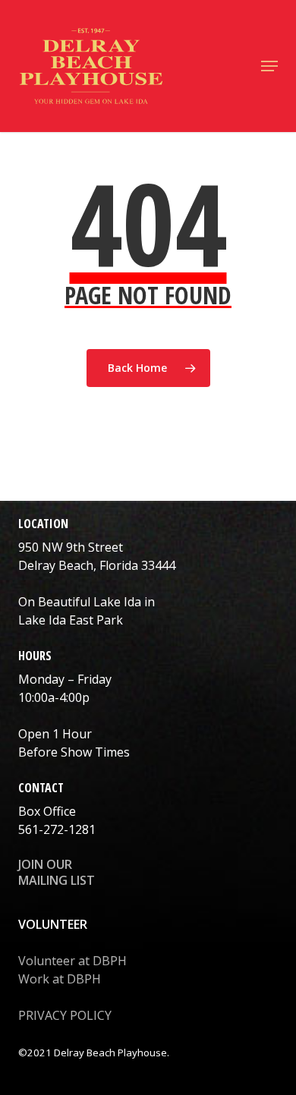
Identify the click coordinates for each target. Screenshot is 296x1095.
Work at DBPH (59, 979)
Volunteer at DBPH (72, 960)
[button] (269, 66)
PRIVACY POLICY (65, 1015)
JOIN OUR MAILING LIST (56, 872)
